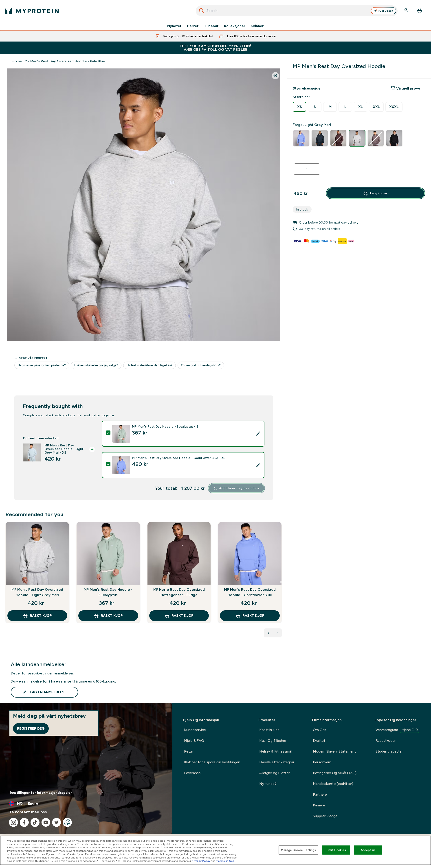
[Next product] (277, 632)
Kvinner (257, 26)
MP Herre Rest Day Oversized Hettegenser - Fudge (179, 592)
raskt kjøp (41, 615)
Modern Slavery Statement (334, 751)
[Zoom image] (275, 75)
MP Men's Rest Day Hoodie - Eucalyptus (108, 592)
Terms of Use (225, 861)
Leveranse (192, 773)
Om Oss (319, 730)
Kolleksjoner (234, 26)
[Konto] (406, 11)
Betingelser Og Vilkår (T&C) (334, 773)
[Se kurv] (419, 11)
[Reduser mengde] (299, 169)
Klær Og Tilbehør (272, 740)
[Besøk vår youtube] (45, 822)
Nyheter (174, 26)
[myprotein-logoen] (32, 11)
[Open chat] (67, 822)
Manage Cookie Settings (298, 850)
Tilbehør (211, 26)
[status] (307, 169)
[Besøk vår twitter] (56, 822)
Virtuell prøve (408, 88)
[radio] (299, 107)
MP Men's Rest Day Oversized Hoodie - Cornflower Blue (250, 592)
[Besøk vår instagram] (13, 822)
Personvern (322, 762)
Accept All (368, 850)
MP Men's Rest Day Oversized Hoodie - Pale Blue (64, 61)
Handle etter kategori (276, 762)
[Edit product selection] (258, 433)
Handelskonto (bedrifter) (333, 784)
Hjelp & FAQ (194, 740)
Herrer (193, 26)
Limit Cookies (336, 850)
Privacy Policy (201, 861)
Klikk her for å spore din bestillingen (212, 762)
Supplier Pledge (325, 816)
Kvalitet (319, 740)
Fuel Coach (385, 10)
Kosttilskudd (269, 730)
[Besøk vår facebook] (24, 822)
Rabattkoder (386, 740)
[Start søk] (201, 10)
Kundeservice (195, 730)
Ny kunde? (268, 784)
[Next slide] (281, 582)
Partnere (320, 794)
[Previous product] (268, 632)
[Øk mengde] (315, 169)
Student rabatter (389, 751)
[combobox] (297, 10)
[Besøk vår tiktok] (35, 822)
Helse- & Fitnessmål (275, 751)
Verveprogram (397, 730)
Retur (188, 751)
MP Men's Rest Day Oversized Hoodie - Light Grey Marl (37, 592)
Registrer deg (31, 728)
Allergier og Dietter (274, 773)
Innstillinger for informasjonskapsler (41, 793)
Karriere (319, 805)
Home (17, 61)
